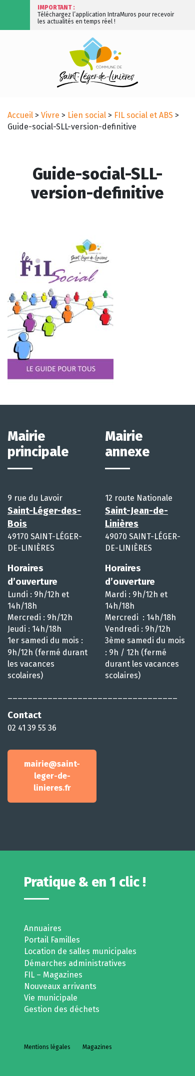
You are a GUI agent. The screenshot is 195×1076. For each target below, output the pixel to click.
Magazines (97, 1047)
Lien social (87, 115)
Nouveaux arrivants (60, 986)
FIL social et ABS (143, 115)
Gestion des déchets (62, 1009)
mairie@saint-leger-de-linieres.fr (52, 776)
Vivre (50, 115)
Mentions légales (47, 1047)
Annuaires (43, 928)
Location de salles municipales (80, 951)
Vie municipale (51, 998)
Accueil (20, 115)
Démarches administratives (75, 963)
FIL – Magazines (53, 975)
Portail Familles (52, 940)
